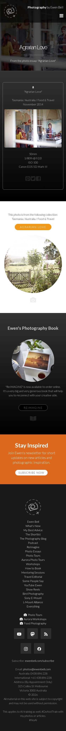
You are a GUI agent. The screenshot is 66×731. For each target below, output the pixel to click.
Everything (33, 606)
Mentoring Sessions (33, 572)
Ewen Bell (33, 521)
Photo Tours (33, 555)
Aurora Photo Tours (33, 559)
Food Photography (34, 623)
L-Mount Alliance (33, 602)
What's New (33, 525)
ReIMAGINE (33, 407)
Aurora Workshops (34, 619)
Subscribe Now (31, 472)
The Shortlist (33, 534)
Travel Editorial (33, 576)
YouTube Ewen (33, 585)
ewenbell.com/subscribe (39, 660)
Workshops (33, 564)
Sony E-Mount (33, 597)
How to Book (33, 568)
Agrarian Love (33, 227)
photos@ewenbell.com (37, 669)
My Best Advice (33, 530)
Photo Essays (33, 551)
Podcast (33, 542)
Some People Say (33, 581)
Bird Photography (33, 593)
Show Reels (33, 589)
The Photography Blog (33, 538)
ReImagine (33, 547)
